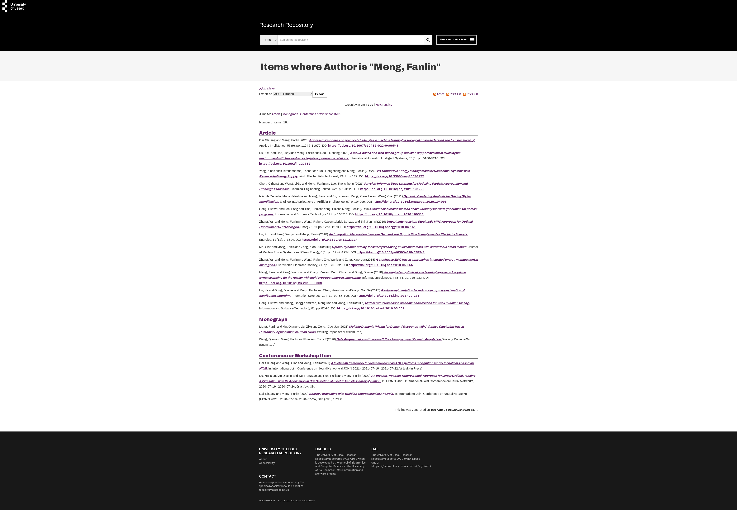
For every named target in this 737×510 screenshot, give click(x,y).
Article (276, 114)
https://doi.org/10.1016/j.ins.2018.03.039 (290, 283)
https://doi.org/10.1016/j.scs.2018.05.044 (381, 265)
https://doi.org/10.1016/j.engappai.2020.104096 (410, 201)
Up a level (268, 88)
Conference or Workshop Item (320, 114)
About (263, 459)
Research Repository (286, 25)
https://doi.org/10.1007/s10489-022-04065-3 (363, 145)
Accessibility (267, 463)
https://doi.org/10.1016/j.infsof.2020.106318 (389, 214)
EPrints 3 (351, 458)
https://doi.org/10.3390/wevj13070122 (394, 176)
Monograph (290, 114)
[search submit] (428, 40)
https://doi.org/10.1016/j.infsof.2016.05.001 (370, 308)
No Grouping (383, 104)
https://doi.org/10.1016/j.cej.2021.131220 (392, 189)
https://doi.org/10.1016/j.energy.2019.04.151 (381, 227)
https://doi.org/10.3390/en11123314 (330, 239)
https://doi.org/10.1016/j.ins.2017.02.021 (388, 295)
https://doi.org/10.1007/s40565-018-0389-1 (391, 252)
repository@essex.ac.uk (274, 490)
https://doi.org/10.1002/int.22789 (284, 163)
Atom (440, 94)
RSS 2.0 (472, 94)
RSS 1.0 (455, 94)
